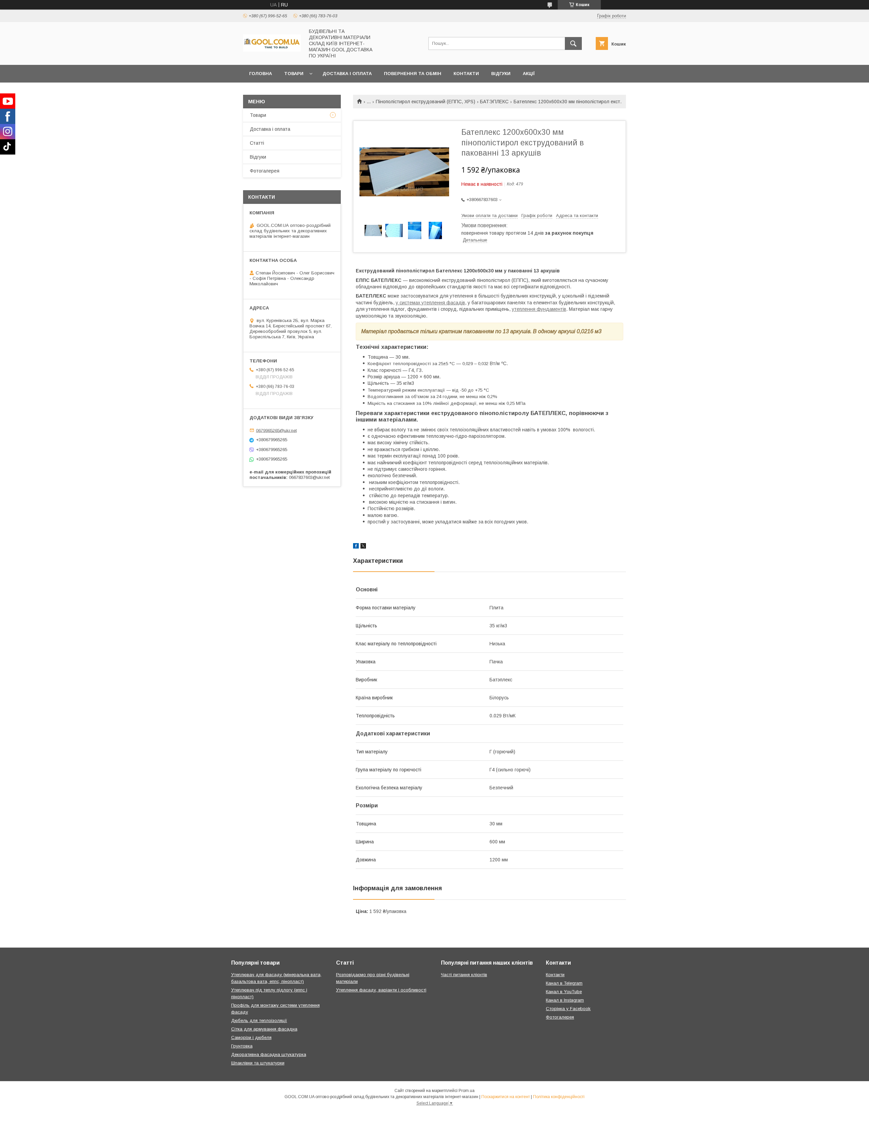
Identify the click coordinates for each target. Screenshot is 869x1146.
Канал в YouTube (564, 991)
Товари (293, 73)
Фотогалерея (264, 171)
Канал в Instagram (565, 1000)
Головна (260, 73)
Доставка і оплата (347, 73)
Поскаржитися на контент (505, 1096)
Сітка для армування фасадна (264, 1029)
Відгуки (501, 73)
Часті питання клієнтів (464, 974)
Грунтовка (242, 1046)
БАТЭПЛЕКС (494, 101)
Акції (529, 73)
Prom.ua (467, 1090)
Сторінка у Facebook (568, 1008)
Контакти (466, 73)
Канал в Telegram (564, 983)
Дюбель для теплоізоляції (259, 1020)
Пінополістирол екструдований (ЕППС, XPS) (425, 101)
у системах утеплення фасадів (430, 302)
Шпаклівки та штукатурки (257, 1063)
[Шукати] (573, 43)
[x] (363, 547)
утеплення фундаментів (539, 309)
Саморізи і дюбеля (251, 1037)
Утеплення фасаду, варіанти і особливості (381, 989)
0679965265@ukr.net (276, 430)
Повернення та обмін (412, 73)
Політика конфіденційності (559, 1096)
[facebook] (356, 547)
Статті (257, 143)
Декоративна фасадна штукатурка (268, 1054)
